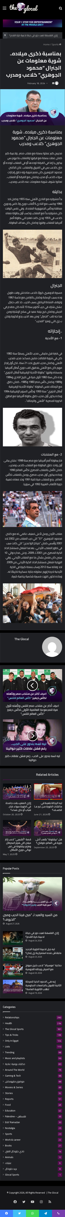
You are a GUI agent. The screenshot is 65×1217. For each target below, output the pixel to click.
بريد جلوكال (11, 1169)
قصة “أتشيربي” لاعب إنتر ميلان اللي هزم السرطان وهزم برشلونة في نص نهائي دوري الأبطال (18, 844)
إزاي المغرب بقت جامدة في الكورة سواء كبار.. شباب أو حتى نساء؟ (18, 806)
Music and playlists (15, 1058)
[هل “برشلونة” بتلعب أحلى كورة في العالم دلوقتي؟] (48, 828)
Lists (7, 1046)
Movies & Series (14, 1087)
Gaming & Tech (13, 1076)
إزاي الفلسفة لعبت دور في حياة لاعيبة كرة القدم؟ (42, 935)
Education (10, 1111)
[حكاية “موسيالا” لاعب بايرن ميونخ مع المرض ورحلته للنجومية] (13, 970)
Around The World (14, 1070)
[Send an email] (53, 83)
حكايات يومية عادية (15, 1064)
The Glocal (21, 639)
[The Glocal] (23, 8)
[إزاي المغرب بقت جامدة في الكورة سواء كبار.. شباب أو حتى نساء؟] (17, 792)
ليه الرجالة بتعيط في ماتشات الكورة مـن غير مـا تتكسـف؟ (48, 806)
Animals (9, 1157)
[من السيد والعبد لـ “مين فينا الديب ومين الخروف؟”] (32, 894)
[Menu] (4, 9)
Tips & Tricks (11, 1035)
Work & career (13, 1140)
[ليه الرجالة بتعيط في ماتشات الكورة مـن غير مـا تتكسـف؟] (48, 792)
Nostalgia (10, 1128)
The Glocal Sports (14, 1029)
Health (8, 1023)
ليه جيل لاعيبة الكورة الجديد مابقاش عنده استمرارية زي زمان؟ (43, 951)
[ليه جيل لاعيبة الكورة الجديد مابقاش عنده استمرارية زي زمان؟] (13, 954)
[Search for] (60, 9)
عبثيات (8, 1163)
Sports (55, 44)
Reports (9, 1099)
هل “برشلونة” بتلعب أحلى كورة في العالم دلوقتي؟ (48, 841)
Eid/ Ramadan (12, 1122)
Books (8, 1145)
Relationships (12, 1017)
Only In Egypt (11, 1041)
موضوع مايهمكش (14, 1081)
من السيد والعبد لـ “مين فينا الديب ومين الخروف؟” (30, 917)
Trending (9, 1052)
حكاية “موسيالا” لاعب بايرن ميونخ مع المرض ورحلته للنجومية (43, 967)
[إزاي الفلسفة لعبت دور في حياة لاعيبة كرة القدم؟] (13, 938)
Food (8, 1105)
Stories (9, 1093)
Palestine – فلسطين (15, 1116)
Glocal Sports (12, 1175)
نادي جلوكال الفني (14, 1151)
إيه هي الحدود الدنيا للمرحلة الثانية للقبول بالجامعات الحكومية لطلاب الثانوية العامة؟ (43, 985)
